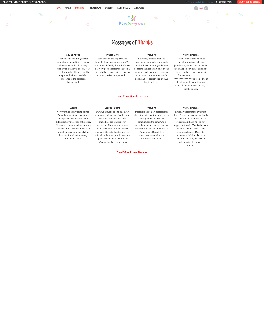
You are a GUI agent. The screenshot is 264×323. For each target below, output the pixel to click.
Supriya (73, 108)
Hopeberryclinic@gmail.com (200, 2)
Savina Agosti (73, 55)
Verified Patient (190, 55)
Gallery (108, 8)
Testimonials (123, 8)
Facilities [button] (79, 8)
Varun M (151, 55)
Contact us (139, 8)
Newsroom (95, 8)
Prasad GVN (112, 55)
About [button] (68, 8)
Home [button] (58, 8)
